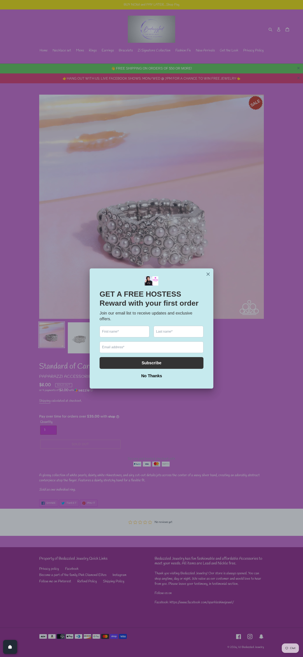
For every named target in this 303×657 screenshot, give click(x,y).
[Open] (10, 647)
